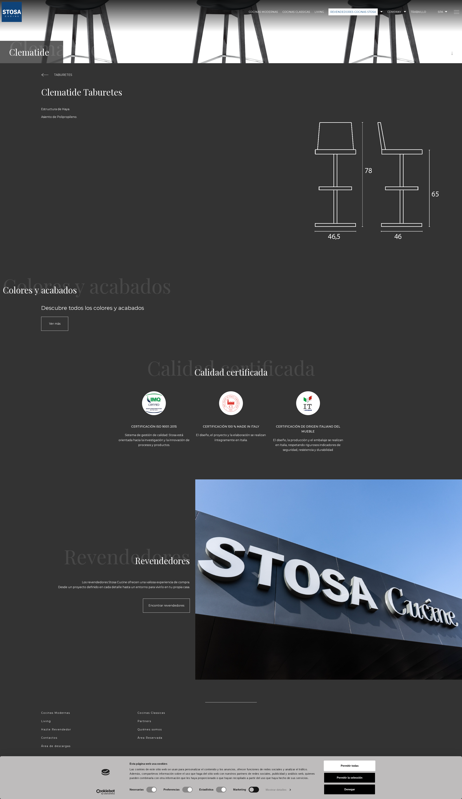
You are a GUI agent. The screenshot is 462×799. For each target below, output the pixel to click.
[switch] (187, 789)
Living (319, 12)
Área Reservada (150, 737)
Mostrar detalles (276, 789)
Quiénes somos (150, 729)
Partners (144, 721)
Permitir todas (350, 765)
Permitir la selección (349, 777)
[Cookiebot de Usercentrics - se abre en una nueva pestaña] (105, 792)
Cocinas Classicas (296, 12)
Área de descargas (56, 746)
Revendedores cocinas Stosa (353, 12)
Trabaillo (418, 12)
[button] (442, 12)
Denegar (349, 789)
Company (394, 12)
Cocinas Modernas (263, 12)
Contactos (49, 737)
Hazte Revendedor (56, 729)
